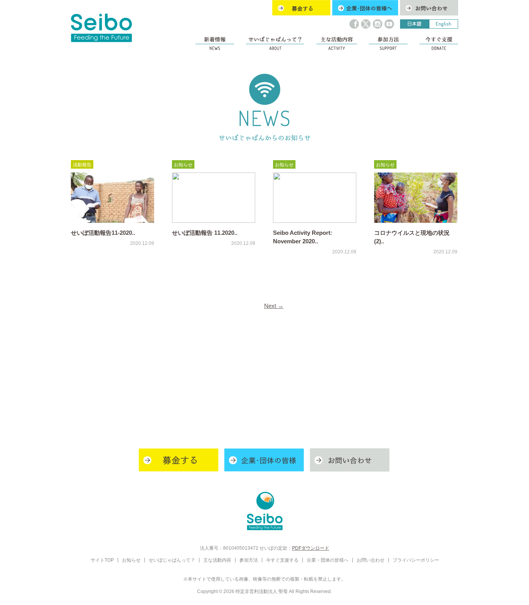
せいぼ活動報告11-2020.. (103, 233)
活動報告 (82, 164)
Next (273, 306)
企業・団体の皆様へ (328, 559)
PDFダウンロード (310, 547)
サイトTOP (102, 559)
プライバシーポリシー (416, 559)
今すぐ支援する (282, 559)
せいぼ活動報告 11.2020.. (204, 233)
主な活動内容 (217, 559)
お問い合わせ (371, 559)
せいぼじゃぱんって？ (172, 559)
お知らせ (183, 164)
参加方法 (248, 559)
